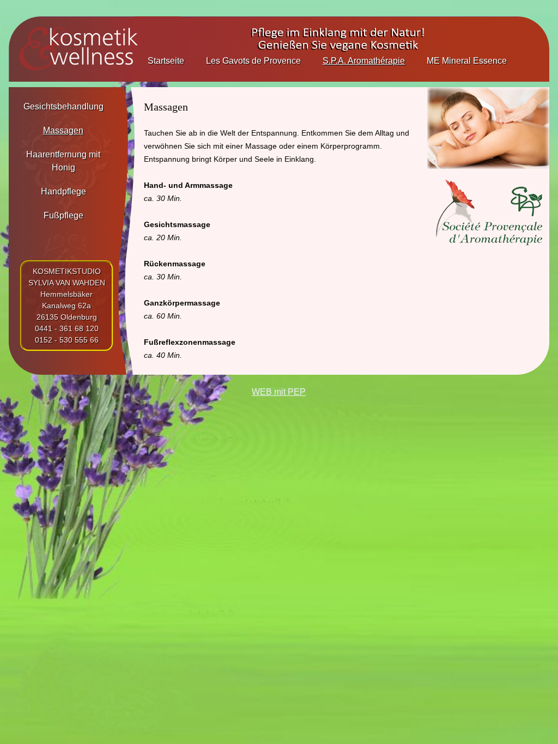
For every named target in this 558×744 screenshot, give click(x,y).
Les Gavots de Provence (253, 60)
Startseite (166, 60)
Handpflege (63, 191)
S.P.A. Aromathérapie (364, 60)
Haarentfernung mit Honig (63, 161)
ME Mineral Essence (467, 60)
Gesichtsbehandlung (63, 106)
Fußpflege (63, 215)
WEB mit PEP (279, 392)
